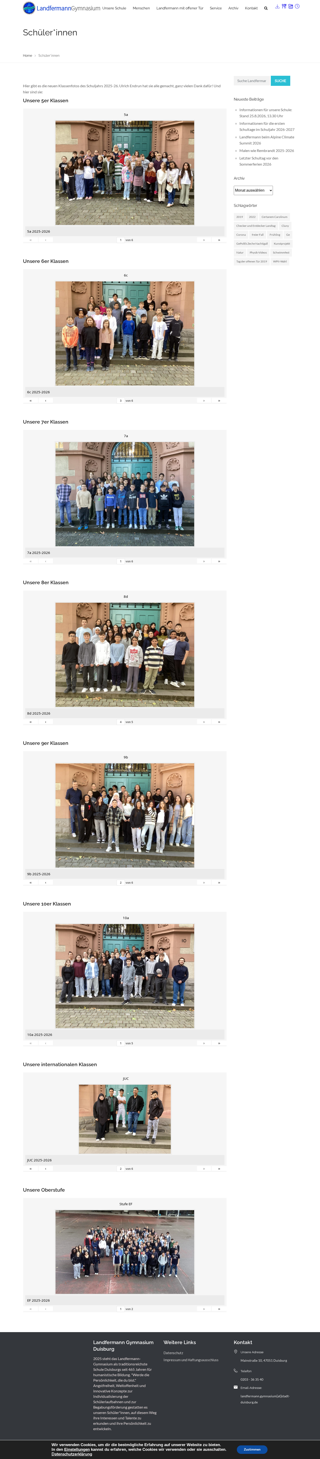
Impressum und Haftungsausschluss (191, 1360)
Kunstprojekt (282, 243)
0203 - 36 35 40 (252, 1379)
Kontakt (251, 8)
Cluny (285, 225)
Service (216, 8)
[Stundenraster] (296, 5)
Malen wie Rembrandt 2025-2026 (266, 150)
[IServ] (277, 5)
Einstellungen (77, 1449)
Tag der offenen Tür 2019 (251, 261)
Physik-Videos (258, 252)
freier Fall (258, 234)
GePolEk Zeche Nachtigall (252, 243)
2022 (252, 217)
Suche (280, 81)
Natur (240, 252)
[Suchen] (266, 8)
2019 (239, 217)
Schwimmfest (281, 252)
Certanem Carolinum (274, 217)
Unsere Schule (114, 8)
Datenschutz (173, 1353)
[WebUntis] (290, 5)
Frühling (275, 234)
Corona (241, 234)
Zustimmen (252, 1449)
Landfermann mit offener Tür (179, 8)
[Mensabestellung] (283, 5)
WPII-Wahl (280, 261)
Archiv (233, 8)
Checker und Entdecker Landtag (255, 225)
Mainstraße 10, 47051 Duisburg (264, 1360)
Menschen (141, 8)
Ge (288, 234)
